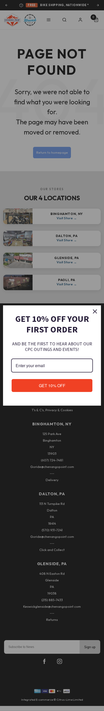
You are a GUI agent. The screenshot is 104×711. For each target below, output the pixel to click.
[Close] (95, 311)
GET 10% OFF (52, 385)
